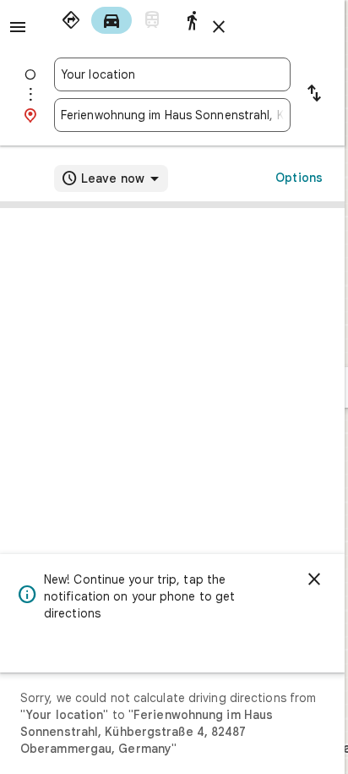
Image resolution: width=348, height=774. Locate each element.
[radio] (71, 20)
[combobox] (172, 74)
